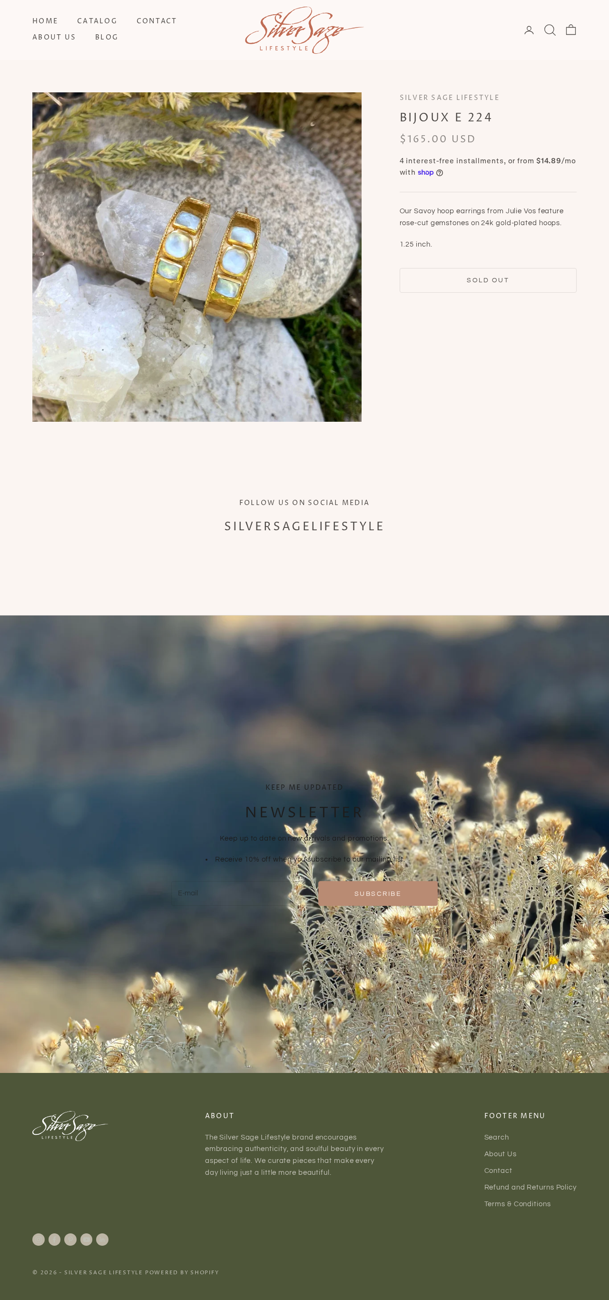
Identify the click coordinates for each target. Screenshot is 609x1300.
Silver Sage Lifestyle (450, 98)
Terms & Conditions (517, 1204)
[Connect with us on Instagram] (38, 1239)
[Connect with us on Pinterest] (70, 1239)
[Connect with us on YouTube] (86, 1239)
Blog (106, 37)
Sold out (488, 280)
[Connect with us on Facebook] (54, 1239)
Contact (157, 21)
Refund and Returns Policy (530, 1187)
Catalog (97, 21)
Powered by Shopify (182, 1272)
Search (496, 1137)
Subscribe (378, 893)
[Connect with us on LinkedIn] (102, 1239)
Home (45, 21)
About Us (54, 37)
